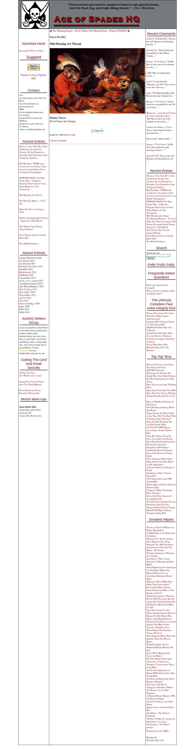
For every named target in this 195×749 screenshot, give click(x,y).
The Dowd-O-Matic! (155, 698)
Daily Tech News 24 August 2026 (161, 221)
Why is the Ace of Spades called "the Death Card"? (160, 292)
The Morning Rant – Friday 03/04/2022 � (109, 30)
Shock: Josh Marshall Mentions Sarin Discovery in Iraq (161, 620)
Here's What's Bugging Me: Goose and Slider (158, 654)
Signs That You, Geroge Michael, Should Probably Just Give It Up (161, 394)
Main (84, 30)
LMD (148, 72)
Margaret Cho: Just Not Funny (159, 538)
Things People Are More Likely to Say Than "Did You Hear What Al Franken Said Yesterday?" (161, 416)
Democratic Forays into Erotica (160, 364)
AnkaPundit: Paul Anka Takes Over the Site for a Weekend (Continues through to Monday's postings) (160, 337)
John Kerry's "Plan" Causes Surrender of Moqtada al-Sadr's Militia (160, 561)
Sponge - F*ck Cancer (156, 61)
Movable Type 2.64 (155, 740)
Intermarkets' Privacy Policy (31, 50)
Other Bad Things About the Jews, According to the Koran (159, 437)
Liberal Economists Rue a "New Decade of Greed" (160, 591)
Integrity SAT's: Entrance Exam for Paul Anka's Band (160, 323)
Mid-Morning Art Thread (30, 194)
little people (151, 138)
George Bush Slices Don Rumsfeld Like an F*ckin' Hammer (157, 347)
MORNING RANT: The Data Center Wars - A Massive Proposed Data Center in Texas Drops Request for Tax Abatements (32, 183)
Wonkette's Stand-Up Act (157, 644)
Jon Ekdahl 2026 (26, 260)
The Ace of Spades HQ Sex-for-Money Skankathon (160, 529)
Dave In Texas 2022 (28, 289)
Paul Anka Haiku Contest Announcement (157, 317)
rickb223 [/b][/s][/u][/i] (156, 38)
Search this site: (153, 252)
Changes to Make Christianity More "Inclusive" (159, 491)
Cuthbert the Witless (155, 127)
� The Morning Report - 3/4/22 (65, 30)
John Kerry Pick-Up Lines (157, 504)
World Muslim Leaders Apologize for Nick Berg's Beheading (161, 569)
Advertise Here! (34, 44)
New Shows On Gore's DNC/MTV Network (156, 369)
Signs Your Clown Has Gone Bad (161, 390)
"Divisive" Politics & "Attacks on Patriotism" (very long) (160, 720)
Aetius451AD (152, 155)
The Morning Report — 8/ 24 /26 (161, 218)
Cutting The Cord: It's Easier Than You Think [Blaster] (31, 383)
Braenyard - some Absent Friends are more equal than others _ (161, 114)
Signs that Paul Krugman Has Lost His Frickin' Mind (159, 423)
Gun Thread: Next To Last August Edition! (30, 228)
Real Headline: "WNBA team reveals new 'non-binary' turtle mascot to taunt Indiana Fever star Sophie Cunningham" (32, 167)
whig (148, 92)
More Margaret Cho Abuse (158, 541)
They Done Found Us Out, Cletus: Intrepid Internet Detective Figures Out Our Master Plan (161, 613)
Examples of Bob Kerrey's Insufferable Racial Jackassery (159, 449)
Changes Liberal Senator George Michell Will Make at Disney (160, 509)
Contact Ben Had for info (30, 415)
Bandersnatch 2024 (27, 272)
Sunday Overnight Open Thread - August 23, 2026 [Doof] (33, 219)
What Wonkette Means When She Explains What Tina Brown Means (161, 638)
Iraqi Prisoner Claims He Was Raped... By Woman (159, 549)
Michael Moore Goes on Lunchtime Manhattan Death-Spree (159, 576)
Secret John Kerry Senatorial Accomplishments (159, 497)
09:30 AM (70, 134)
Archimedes (151, 50)
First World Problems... (29, 243)
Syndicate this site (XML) (157, 730)
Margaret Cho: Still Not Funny (159, 544)
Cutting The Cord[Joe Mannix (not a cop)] (30, 374)
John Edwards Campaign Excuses (161, 501)
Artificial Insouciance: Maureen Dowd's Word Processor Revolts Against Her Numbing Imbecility (160, 598)
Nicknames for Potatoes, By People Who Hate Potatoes (161, 374)
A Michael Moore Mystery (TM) (160, 695)
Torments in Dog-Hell (156, 513)
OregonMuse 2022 (27, 294)
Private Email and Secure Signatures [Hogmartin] (30, 391)
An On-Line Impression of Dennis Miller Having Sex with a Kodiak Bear (160, 673)
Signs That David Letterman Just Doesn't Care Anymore (160, 443)
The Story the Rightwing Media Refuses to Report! (160, 680)
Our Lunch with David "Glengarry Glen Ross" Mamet (159, 686)
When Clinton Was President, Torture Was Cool (159, 631)
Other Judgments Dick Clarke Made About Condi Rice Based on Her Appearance (159, 461)
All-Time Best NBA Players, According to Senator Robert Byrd (159, 430)
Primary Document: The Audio (160, 313)
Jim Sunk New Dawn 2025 (31, 266)
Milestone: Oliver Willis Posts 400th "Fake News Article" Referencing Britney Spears (159, 584)
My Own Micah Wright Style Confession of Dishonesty (159, 660)
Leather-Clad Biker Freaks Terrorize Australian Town (157, 626)
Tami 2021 (24, 300)
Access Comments (59, 140)
